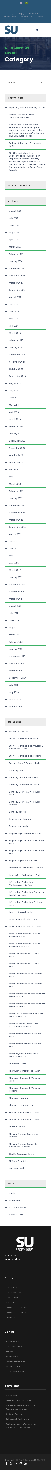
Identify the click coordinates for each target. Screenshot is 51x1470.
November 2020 (17, 663)
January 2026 (16, 261)
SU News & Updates (18, 1161)
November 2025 (17, 275)
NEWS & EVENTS (13, 1297)
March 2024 (15, 419)
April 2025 (14, 326)
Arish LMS (40, 16)
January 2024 (16, 433)
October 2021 (15, 598)
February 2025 (16, 340)
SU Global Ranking (14, 1414)
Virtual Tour (33, 13)
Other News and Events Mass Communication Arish (23, 1025)
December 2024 (17, 354)
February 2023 (16, 491)
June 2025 (14, 311)
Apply (21, 13)
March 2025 (15, 333)
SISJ (25, 19)
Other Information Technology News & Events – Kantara (27, 1005)
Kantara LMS (26, 16)
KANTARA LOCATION (15, 1371)
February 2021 (16, 642)
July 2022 (13, 541)
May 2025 (14, 318)
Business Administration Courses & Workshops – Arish (26, 747)
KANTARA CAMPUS (14, 1346)
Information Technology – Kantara (26, 867)
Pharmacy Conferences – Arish (24, 1070)
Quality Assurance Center (22, 1154)
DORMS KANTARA (13, 1292)
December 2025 (17, 268)
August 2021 (15, 606)
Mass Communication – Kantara (25, 926)
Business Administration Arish (23, 738)
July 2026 (13, 218)
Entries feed (15, 1200)
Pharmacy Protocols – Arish (22, 1105)
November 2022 (17, 512)
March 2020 (15, 699)
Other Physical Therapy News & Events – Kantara (24, 1055)
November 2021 (16, 591)
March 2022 (15, 570)
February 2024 (16, 426)
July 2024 (14, 390)
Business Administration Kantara (25, 756)
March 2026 (15, 246)
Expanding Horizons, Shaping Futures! (27, 107)
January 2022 (15, 577)
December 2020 (17, 656)
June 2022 (14, 548)
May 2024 (14, 405)
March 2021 (14, 634)
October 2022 (16, 519)
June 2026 (14, 225)
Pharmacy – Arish (17, 1063)
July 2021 (13, 613)
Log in (12, 1193)
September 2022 (17, 527)
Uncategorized (16, 1168)
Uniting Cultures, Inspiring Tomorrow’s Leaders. (21, 116)
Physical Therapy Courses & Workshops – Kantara (23, 1145)
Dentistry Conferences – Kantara (25, 777)
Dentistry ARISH (16, 770)
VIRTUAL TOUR (12, 1356)
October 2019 (15, 706)
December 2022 (17, 505)
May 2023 (14, 476)
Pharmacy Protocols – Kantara (24, 1112)
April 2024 (14, 412)
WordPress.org (16, 1214)
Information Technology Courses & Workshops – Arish (26, 893)
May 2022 (14, 555)
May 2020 (14, 692)
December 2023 (17, 440)
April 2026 (14, 239)
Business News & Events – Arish (24, 763)
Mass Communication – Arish (23, 919)
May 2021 (13, 627)
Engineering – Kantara (20, 819)
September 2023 (17, 462)
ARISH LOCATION (13, 1366)
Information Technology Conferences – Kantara (21, 883)
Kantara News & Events (20, 912)
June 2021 (14, 620)
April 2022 (14, 563)
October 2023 (16, 455)
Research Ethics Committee (18, 1400)
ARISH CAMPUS (12, 1341)
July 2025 (13, 304)
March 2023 (15, 484)
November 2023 (17, 448)
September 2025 (17, 290)
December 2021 (17, 584)
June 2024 (14, 397)
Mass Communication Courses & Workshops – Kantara (25, 945)
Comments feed (17, 1207)
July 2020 (13, 685)
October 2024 (16, 369)
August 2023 (15, 469)
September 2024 (17, 376)
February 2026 (16, 254)
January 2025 (15, 347)
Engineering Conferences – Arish (25, 833)
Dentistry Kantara (17, 811)
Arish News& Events (18, 731)
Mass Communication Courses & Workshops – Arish (25, 935)
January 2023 (15, 498)
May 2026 (14, 232)
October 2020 (16, 670)
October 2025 (16, 282)
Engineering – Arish (18, 826)
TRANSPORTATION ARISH (16, 1307)
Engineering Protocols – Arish (23, 860)
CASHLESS (10, 1317)
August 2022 (15, 534)
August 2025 (15, 297)
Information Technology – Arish (24, 875)
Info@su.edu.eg (13, 1259)
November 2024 (17, 361)
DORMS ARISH (12, 1287)
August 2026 (15, 211)
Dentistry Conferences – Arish (24, 784)
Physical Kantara (17, 1126)
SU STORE (10, 1302)
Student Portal (10, 16)
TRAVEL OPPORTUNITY (15, 1361)
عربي (12, 13)
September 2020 (17, 677)
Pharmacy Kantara (18, 1098)
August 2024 (15, 383)
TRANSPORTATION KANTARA (18, 1312)
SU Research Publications (17, 1419)
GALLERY (9, 1351)
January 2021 (15, 649)
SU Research (11, 1395)
